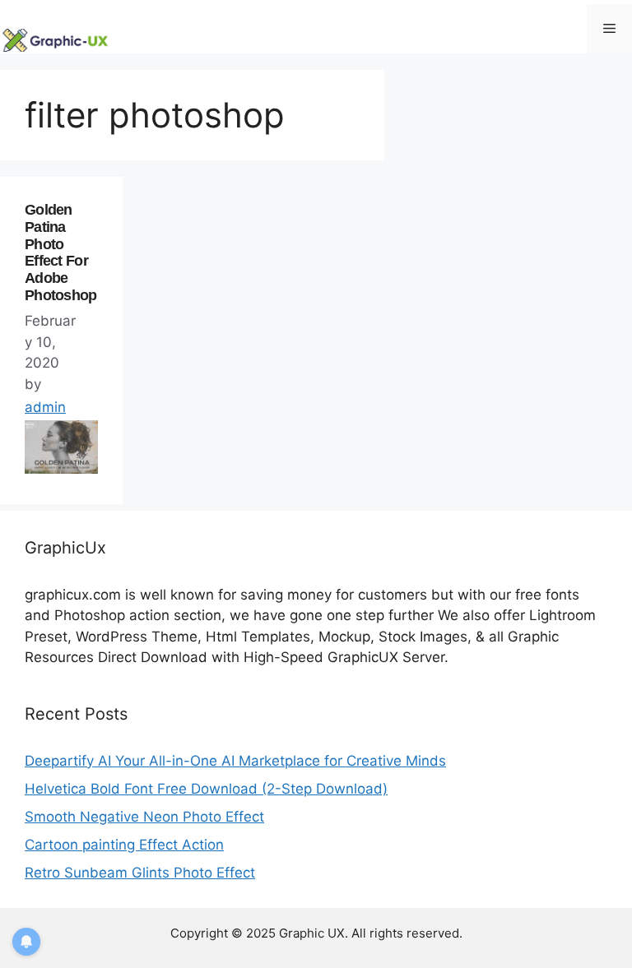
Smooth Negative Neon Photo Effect (144, 816)
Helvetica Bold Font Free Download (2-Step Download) (206, 788)
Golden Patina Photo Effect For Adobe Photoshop (61, 252)
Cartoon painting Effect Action (124, 844)
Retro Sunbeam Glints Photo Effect (140, 872)
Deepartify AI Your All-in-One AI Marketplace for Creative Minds (235, 761)
